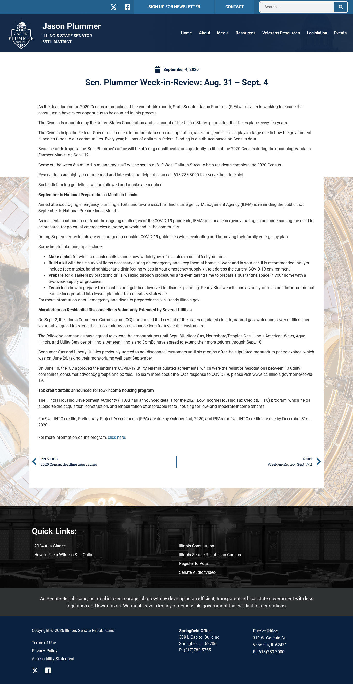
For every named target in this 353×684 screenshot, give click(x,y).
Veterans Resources (281, 32)
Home (186, 32)
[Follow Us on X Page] (36, 670)
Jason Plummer (71, 26)
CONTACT (234, 6)
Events (340, 32)
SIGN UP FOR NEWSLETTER (174, 6)
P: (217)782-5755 (195, 650)
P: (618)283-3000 (269, 651)
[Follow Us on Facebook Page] (50, 670)
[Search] (340, 7)
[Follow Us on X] (113, 7)
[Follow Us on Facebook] (127, 7)
